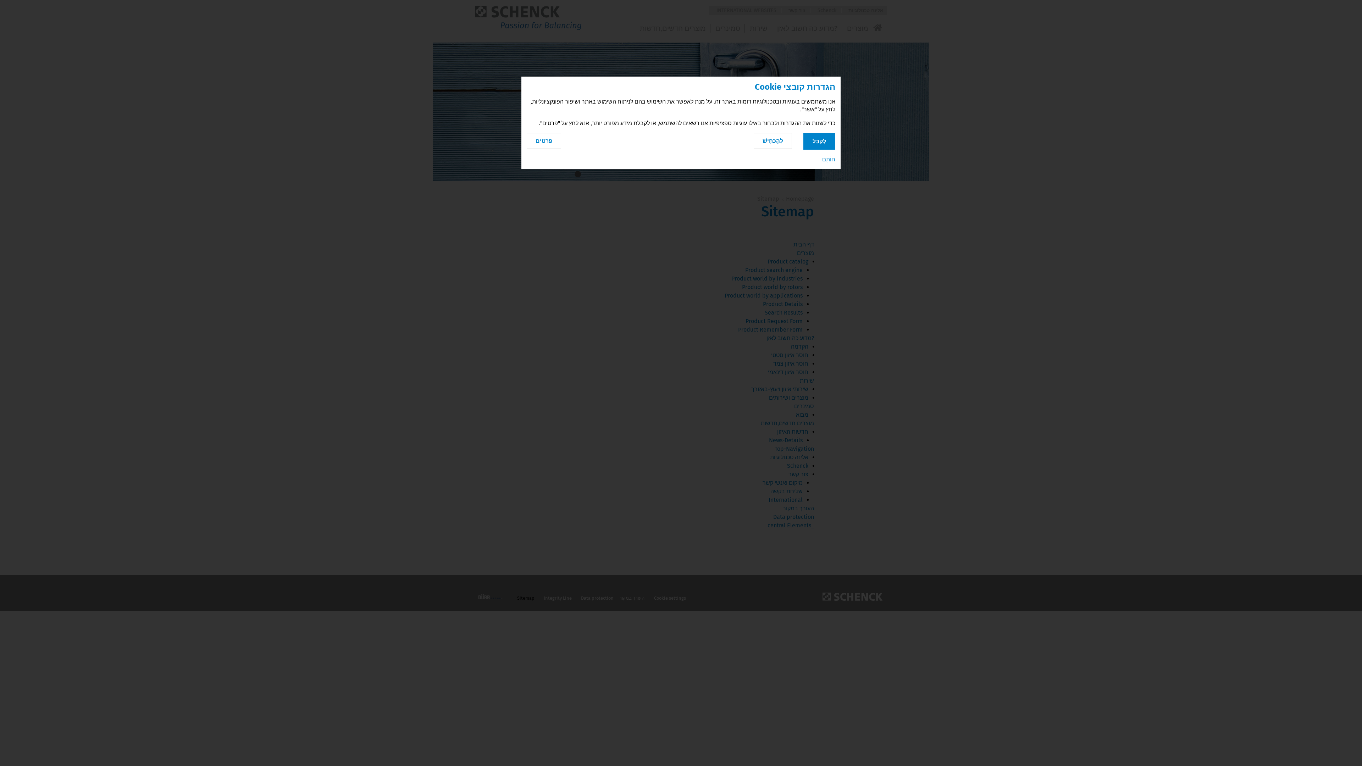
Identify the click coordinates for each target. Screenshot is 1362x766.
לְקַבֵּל (819, 141)
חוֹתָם (828, 159)
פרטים (544, 141)
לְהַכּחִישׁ (773, 141)
